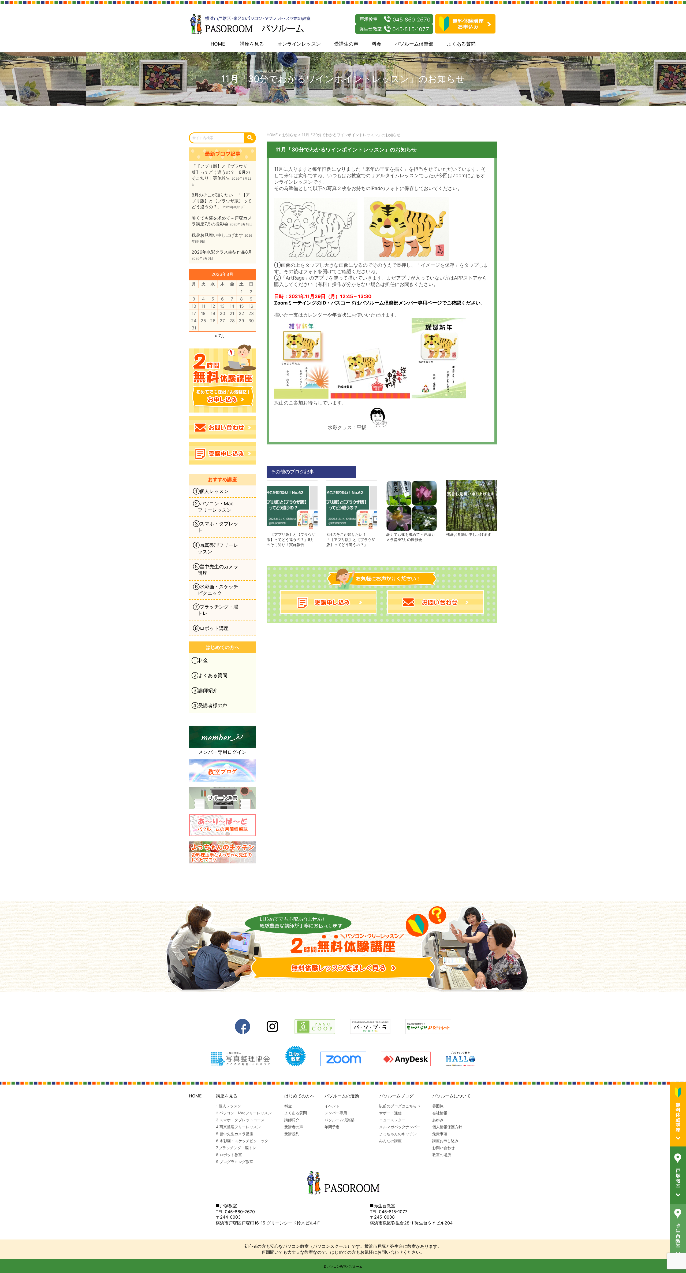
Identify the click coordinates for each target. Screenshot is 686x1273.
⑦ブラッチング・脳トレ (215, 610)
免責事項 (439, 1133)
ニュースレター (392, 1120)
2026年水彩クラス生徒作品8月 (222, 252)
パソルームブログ (396, 1095)
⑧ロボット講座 (211, 628)
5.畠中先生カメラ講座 (234, 1133)
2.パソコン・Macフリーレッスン (244, 1113)
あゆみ (437, 1120)
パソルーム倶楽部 (414, 44)
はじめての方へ (299, 1095)
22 (241, 313)
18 (203, 313)
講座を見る (252, 44)
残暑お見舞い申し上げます (468, 534)
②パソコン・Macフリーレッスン (213, 507)
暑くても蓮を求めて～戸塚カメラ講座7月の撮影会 (410, 537)
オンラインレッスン (299, 44)
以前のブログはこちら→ (399, 1106)
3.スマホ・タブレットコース (240, 1120)
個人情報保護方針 (447, 1126)
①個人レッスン (211, 491)
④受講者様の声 (209, 705)
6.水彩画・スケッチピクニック (242, 1140)
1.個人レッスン (228, 1106)
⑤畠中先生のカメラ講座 (215, 570)
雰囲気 (437, 1106)
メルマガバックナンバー (399, 1126)
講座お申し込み (445, 1140)
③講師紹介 (205, 690)
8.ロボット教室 (229, 1154)
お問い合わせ (443, 1147)
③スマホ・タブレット (215, 527)
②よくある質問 (209, 675)
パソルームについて (451, 1095)
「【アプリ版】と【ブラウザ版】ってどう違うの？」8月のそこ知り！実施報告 (291, 539)
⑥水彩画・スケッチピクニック (215, 590)
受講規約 (291, 1133)
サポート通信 (390, 1113)
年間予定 (332, 1126)
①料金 (200, 660)
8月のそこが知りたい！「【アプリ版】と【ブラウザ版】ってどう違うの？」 (350, 539)
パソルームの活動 (342, 1095)
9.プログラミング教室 (234, 1161)
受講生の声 (346, 44)
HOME (218, 44)
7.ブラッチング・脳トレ (236, 1147)
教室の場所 (441, 1154)
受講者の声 (293, 1126)
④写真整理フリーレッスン (215, 548)
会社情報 (439, 1113)
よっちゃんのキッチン (398, 1133)
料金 (376, 44)
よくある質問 (461, 44)
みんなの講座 (390, 1140)
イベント (332, 1106)
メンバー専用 (336, 1113)
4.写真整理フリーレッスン (238, 1126)
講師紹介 (291, 1120)
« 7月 (220, 335)
